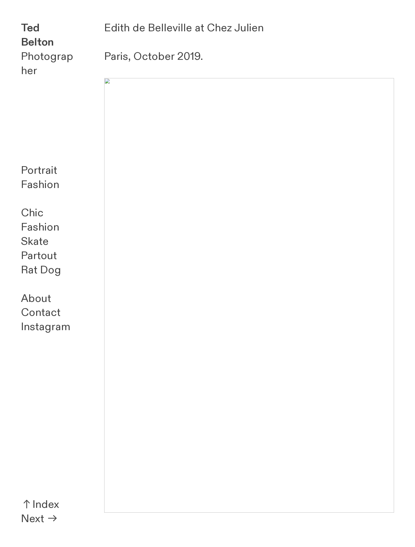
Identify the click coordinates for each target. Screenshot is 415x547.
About (36, 298)
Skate (35, 241)
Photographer (47, 49)
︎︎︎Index (40, 504)
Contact (40, 312)
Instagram (45, 327)
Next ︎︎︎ (39, 518)
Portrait (39, 170)
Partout (39, 255)
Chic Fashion (40, 220)
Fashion (40, 184)
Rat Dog (41, 270)
